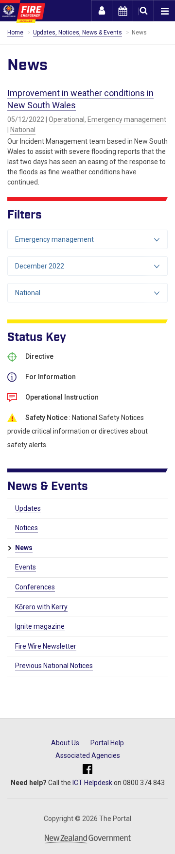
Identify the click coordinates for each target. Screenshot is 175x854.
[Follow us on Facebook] (87, 769)
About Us (65, 743)
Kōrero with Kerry (41, 607)
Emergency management (127, 119)
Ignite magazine (40, 626)
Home (15, 32)
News (24, 548)
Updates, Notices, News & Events (77, 32)
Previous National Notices (54, 666)
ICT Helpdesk (92, 783)
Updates (28, 508)
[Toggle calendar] (122, 10)
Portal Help (107, 743)
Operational (67, 119)
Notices (26, 528)
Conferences (35, 587)
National (22, 130)
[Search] (143, 10)
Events (25, 567)
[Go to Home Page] (22, 11)
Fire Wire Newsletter (45, 646)
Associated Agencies (87, 755)
